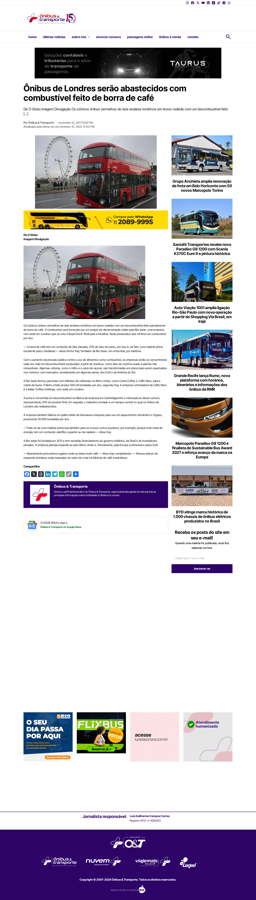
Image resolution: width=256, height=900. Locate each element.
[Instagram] (187, 2)
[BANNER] (96, 219)
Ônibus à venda (170, 37)
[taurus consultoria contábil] (128, 62)
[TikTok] (218, 2)
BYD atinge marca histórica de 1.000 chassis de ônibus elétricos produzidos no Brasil (202, 516)
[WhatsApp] (229, 2)
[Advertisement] (148, 16)
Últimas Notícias (54, 37)
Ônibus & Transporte (41, 122)
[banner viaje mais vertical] (207, 736)
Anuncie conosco (108, 37)
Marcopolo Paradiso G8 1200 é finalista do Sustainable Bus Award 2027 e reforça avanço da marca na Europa (202, 450)
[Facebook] (192, 2)
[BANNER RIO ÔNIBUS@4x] (48, 736)
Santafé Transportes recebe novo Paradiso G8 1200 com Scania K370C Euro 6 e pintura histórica (202, 249)
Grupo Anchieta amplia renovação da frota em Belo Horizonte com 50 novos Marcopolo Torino (202, 186)
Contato (192, 37)
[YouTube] (203, 2)
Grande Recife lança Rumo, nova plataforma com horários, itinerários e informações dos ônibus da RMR (202, 382)
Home (32, 37)
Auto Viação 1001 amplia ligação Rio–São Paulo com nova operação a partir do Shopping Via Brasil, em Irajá (202, 314)
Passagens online (140, 37)
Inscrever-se (202, 568)
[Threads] (213, 2)
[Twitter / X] (197, 2)
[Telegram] (224, 2)
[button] (88, 37)
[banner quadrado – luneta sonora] (154, 736)
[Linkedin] (208, 2)
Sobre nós (79, 37)
